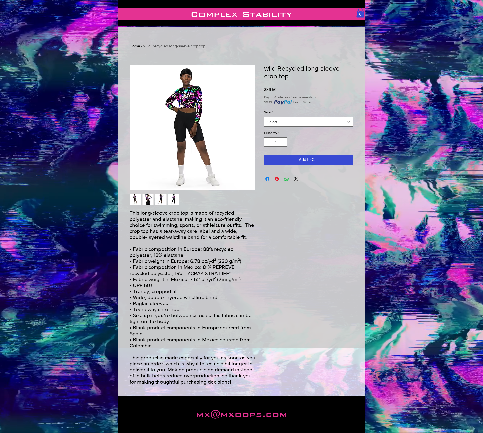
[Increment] (283, 142)
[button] (360, 12)
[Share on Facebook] (267, 179)
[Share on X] (296, 179)
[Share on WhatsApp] (287, 179)
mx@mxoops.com (241, 414)
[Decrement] (268, 142)
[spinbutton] (275, 142)
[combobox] (308, 122)
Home (135, 46)
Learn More (302, 102)
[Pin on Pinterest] (277, 179)
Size (268, 112)
